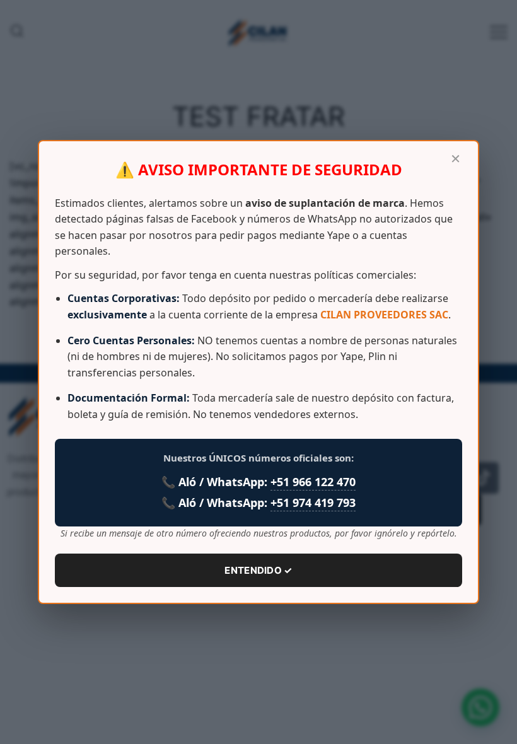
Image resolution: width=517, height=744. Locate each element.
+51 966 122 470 (313, 481)
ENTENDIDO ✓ (258, 570)
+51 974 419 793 (313, 502)
